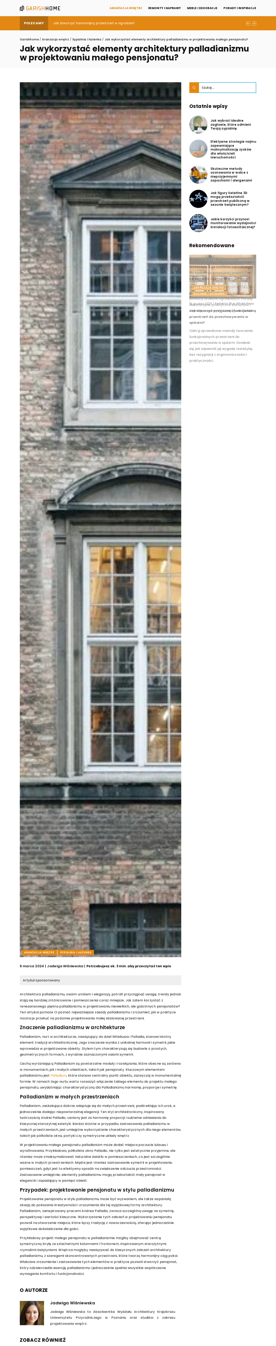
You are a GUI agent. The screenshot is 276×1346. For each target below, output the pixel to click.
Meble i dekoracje (202, 8)
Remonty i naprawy (164, 8)
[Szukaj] (194, 87)
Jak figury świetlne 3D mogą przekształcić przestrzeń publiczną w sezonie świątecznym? (127, 23)
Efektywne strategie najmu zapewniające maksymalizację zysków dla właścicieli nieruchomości (233, 149)
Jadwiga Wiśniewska (65, 966)
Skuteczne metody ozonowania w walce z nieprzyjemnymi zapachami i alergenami (231, 174)
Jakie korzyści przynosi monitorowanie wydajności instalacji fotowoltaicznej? (233, 223)
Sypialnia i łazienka (76, 952)
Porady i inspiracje (239, 8)
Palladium (59, 1075)
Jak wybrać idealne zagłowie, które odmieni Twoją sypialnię (231, 125)
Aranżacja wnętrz (126, 8)
